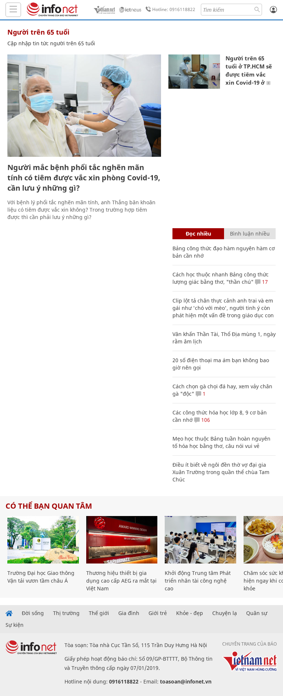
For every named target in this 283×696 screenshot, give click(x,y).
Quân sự (256, 613)
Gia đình (128, 613)
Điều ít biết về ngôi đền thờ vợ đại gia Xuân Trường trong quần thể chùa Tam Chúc (220, 472)
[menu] (13, 10)
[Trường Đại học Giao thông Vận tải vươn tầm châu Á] (43, 539)
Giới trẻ (158, 613)
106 (205, 419)
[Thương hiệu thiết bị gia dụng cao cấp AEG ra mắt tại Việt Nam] (122, 539)
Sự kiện (15, 625)
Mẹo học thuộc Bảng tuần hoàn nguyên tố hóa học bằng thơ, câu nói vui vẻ (221, 442)
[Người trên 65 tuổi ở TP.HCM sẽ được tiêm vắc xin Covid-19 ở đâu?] (194, 71)
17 (264, 281)
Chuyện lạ (224, 613)
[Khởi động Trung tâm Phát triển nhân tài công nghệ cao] (200, 539)
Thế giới (99, 613)
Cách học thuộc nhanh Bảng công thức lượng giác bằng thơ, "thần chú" (220, 278)
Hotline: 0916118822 (173, 9)
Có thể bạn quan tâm (49, 506)
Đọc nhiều (198, 233)
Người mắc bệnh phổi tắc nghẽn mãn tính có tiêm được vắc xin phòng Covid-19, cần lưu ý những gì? (83, 177)
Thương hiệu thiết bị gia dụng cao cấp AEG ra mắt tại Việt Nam (121, 580)
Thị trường (66, 613)
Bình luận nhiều (250, 233)
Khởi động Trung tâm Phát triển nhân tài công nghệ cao (198, 580)
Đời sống (33, 613)
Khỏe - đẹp (189, 613)
